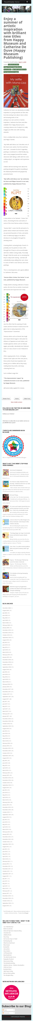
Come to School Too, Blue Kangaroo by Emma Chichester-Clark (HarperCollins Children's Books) (19, 521)
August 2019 (6, 640)
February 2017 (6, 714)
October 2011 (6, 871)
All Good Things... (14, 495)
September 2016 (7, 726)
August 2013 (6, 817)
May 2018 (5, 677)
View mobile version (16, 402)
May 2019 (5, 647)
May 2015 (5, 765)
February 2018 (6, 684)
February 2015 (6, 773)
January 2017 (6, 716)
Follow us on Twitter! (8, 414)
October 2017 (6, 694)
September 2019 (7, 637)
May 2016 (5, 736)
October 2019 (6, 635)
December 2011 (7, 866)
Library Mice (7, 949)
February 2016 (6, 743)
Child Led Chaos (8, 967)
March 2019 (6, 652)
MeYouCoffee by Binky (9, 973)
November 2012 (7, 839)
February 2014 (6, 802)
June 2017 (5, 704)
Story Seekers (7, 951)
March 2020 (6, 623)
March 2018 (6, 682)
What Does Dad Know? (9, 943)
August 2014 (6, 787)
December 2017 (7, 689)
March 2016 (6, 741)
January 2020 (6, 627)
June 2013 (5, 822)
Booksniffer (6, 947)
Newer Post (6, 398)
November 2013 (7, 809)
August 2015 (6, 758)
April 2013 (5, 827)
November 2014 (7, 780)
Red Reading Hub (8, 941)
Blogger (27, 913)
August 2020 (6, 610)
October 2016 (6, 723)
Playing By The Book (9, 959)
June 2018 (5, 674)
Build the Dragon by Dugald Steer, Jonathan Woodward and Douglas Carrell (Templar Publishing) (20, 588)
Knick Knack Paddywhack (16, 470)
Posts (5, 1010)
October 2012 (6, 841)
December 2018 (7, 659)
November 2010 (7, 898)
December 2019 (7, 630)
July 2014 (5, 790)
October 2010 (6, 901)
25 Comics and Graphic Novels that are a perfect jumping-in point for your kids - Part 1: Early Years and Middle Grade (20, 508)
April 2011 (5, 886)
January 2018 (6, 686)
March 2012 (6, 859)
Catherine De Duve (13, 64)
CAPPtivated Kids (8, 953)
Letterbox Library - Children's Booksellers (14, 965)
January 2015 (6, 775)
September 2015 (7, 755)
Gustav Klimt (7, 69)
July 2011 (5, 878)
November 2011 (7, 869)
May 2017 (5, 706)
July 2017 (5, 701)
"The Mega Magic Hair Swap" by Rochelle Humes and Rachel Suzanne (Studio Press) (20, 535)
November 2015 (7, 750)
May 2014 (5, 795)
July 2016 (5, 731)
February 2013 (6, 832)
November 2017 (7, 691)
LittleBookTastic (7, 935)
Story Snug (6, 937)
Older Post (27, 398)
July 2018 (5, 672)
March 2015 (6, 770)
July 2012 (5, 849)
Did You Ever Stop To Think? (10, 939)
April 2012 (5, 856)
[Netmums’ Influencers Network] (11, 992)
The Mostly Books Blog (9, 963)
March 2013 (6, 829)
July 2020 (5, 613)
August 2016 (6, 728)
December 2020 (7, 608)
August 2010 (6, 905)
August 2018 (6, 669)
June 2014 (5, 792)
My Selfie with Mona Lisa (19, 69)
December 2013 (7, 807)
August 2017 (6, 699)
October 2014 (6, 782)
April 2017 (5, 709)
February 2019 (6, 655)
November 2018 (7, 662)
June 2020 (5, 615)
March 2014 (6, 800)
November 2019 (7, 632)
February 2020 (6, 625)
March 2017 (6, 711)
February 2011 (6, 891)
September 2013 (7, 814)
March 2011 (6, 888)
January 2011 (6, 893)
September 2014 (7, 785)
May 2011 (5, 883)
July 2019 (5, 642)
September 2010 (7, 903)
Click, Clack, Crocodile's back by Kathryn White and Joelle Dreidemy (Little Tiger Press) (20, 548)
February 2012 (6, 861)
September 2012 (7, 844)
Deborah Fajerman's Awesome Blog (12, 931)
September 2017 (7, 696)
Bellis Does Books (8, 929)
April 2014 (5, 797)
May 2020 (5, 618)
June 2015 (5, 763)
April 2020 (5, 620)
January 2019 (6, 657)
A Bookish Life (7, 933)
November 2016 (7, 721)
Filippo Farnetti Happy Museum (12, 67)
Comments (6, 1013)
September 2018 (7, 667)
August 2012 (6, 846)
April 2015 (5, 768)
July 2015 (5, 760)
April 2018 (5, 679)
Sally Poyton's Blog (8, 971)
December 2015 (7, 748)
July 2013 (5, 819)
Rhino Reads (7, 945)
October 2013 (6, 812)
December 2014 (7, 778)
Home (17, 398)
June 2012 (5, 851)
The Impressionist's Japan (11, 72)
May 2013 (5, 824)
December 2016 (7, 718)
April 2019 (5, 650)
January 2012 (6, 864)
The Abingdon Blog (8, 975)
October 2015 (6, 753)
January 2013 (6, 834)
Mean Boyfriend (7, 955)
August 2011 (6, 876)
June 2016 (5, 733)
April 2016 (5, 738)
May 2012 (5, 854)
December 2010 (7, 896)
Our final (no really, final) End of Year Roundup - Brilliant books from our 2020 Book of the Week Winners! (20, 483)
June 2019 (5, 645)
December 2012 (7, 837)
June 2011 (5, 881)
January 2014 (6, 805)
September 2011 (7, 873)
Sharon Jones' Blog (8, 961)
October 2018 (6, 664)
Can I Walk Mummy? (8, 927)
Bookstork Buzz (7, 969)
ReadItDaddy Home (11, 2)
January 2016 (6, 746)
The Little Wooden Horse (10, 957)
